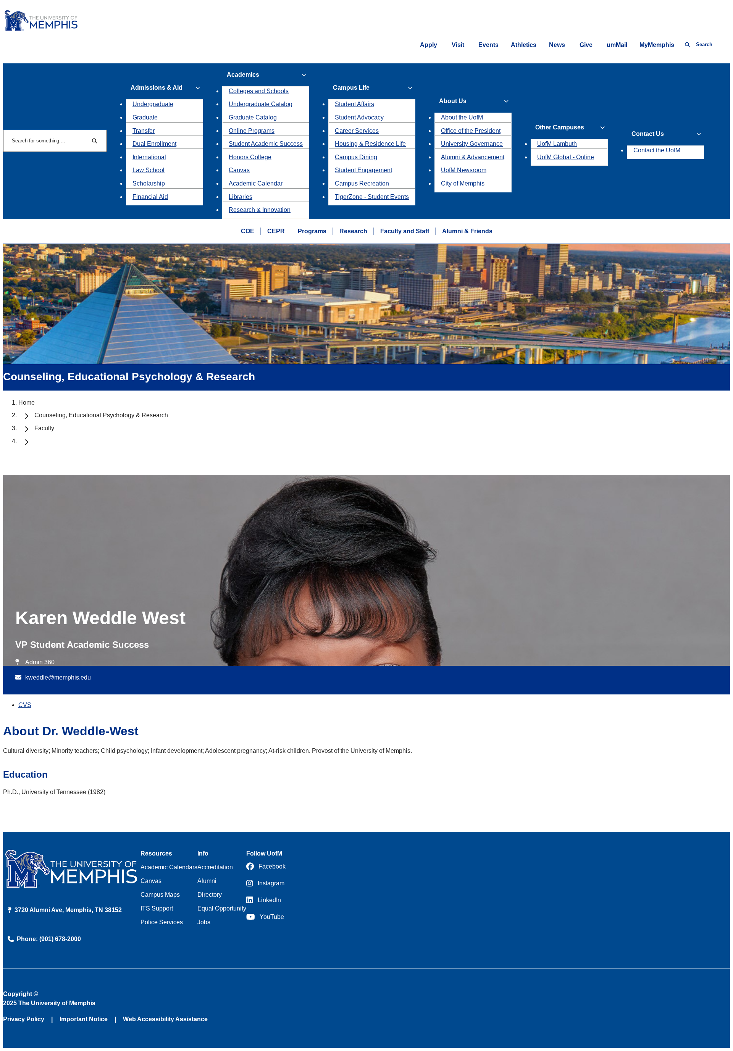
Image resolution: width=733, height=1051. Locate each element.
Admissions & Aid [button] (156, 87)
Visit (458, 45)
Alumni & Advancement (472, 157)
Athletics (523, 45)
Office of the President (471, 131)
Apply (428, 45)
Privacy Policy (23, 1019)
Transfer (143, 131)
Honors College (250, 157)
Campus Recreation (362, 183)
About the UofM (462, 117)
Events (488, 45)
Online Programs (251, 131)
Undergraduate (152, 104)
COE (247, 231)
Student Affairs (354, 104)
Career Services (357, 131)
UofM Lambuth (557, 143)
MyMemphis (656, 45)
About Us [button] (453, 101)
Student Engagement (363, 170)
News (557, 45)
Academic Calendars (168, 867)
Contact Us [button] (647, 134)
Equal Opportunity (221, 908)
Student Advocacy (359, 117)
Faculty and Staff (404, 231)
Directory (209, 894)
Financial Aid (150, 197)
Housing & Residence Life (370, 143)
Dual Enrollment (154, 143)
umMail (617, 45)
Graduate (145, 117)
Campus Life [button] (351, 87)
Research (353, 231)
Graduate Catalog (253, 117)
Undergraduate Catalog (260, 104)
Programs (312, 231)
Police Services (161, 922)
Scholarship (148, 183)
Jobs (203, 922)
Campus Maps (160, 894)
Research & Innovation (260, 210)
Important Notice (84, 1019)
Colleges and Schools (259, 91)
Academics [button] (243, 74)
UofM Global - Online (565, 157)
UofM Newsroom (463, 170)
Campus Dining (356, 157)
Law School (148, 170)
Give (586, 45)
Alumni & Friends (467, 231)
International (149, 157)
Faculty (44, 428)
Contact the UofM (656, 150)
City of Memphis (462, 183)
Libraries (240, 197)
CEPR (276, 231)
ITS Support (156, 908)
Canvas (239, 170)
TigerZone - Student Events (372, 197)
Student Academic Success (266, 143)
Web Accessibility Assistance (165, 1019)
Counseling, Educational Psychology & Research (101, 415)
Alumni (206, 881)
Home (26, 402)
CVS (24, 705)
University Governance (472, 143)
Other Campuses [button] (559, 127)
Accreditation (215, 867)
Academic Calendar (256, 183)
